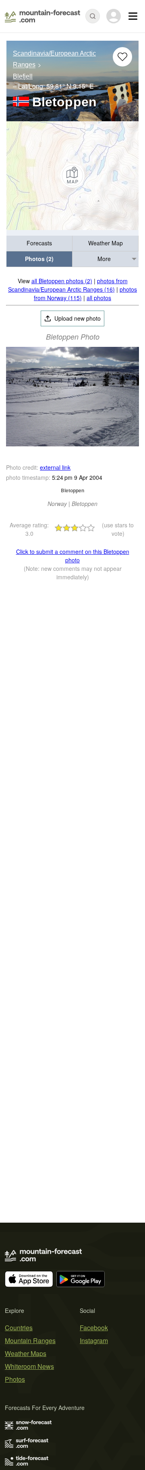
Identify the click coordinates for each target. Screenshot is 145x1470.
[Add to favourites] (122, 56)
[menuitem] (39, 243)
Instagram (94, 1340)
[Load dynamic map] (72, 176)
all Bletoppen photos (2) (61, 281)
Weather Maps (25, 1353)
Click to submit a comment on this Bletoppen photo (72, 555)
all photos (99, 298)
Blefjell (23, 76)
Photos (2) (39, 259)
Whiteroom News (29, 1366)
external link (55, 467)
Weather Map (105, 243)
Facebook (94, 1327)
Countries (19, 1327)
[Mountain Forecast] (42, 16)
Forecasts (39, 243)
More (104, 259)
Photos (15, 1379)
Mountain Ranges (30, 1340)
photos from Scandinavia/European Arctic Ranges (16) (68, 285)
